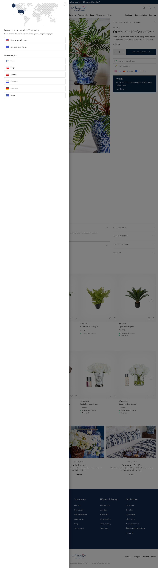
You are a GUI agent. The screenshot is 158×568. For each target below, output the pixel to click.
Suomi (12, 61)
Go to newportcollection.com (19, 40)
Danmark (13, 75)
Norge (13, 68)
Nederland (14, 82)
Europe (13, 95)
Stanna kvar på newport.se (19, 47)
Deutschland (14, 88)
